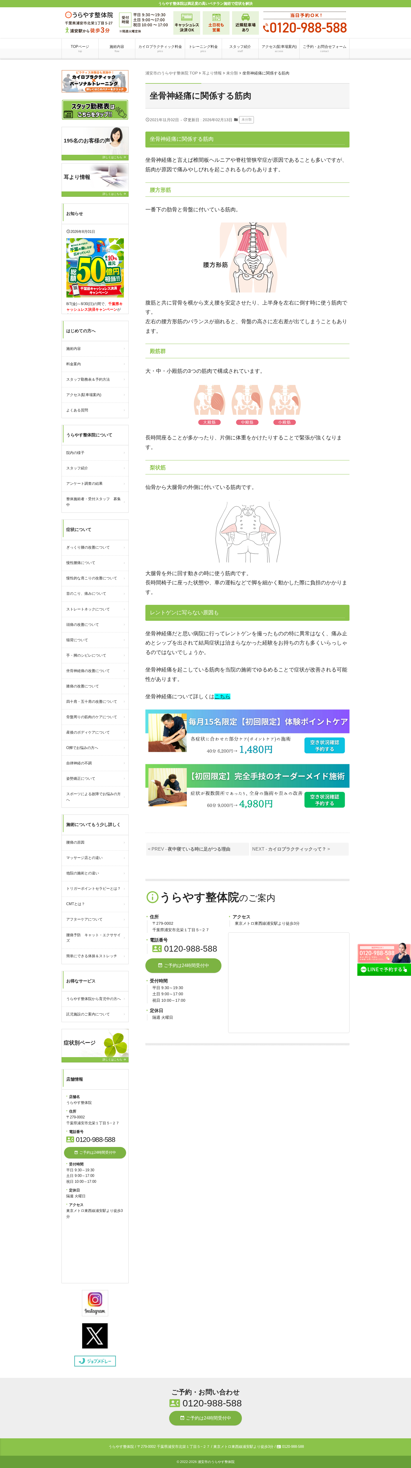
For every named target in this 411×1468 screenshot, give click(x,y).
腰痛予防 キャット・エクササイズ (93, 938)
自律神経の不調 (79, 763)
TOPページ (80, 49)
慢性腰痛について (80, 563)
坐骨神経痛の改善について (88, 671)
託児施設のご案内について (88, 1014)
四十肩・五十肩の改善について (91, 701)
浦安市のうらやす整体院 (216, 1462)
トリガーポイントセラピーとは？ (93, 888)
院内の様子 (75, 453)
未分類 (247, 119)
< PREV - (189, 849)
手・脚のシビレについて (86, 655)
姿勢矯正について (80, 778)
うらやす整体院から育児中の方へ (93, 999)
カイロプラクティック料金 (160, 49)
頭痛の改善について (82, 624)
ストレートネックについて (88, 609)
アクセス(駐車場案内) (279, 49)
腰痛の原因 (75, 842)
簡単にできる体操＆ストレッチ (91, 956)
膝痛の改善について (82, 686)
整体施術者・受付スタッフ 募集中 (93, 502)
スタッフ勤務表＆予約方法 (88, 379)
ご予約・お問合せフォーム (324, 49)
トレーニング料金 (203, 49)
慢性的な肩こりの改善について (91, 578)
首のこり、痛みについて (86, 593)
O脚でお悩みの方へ (82, 748)
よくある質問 (77, 410)
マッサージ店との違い (84, 858)
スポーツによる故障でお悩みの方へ (93, 797)
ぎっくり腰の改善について (88, 547)
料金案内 (73, 364)
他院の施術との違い (82, 873)
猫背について (77, 640)
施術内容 (117, 49)
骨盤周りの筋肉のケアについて (91, 717)
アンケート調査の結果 (84, 483)
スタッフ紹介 (240, 49)
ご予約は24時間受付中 (183, 965)
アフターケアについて (84, 919)
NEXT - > (291, 849)
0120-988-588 (184, 948)
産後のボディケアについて (88, 732)
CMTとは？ (75, 904)
